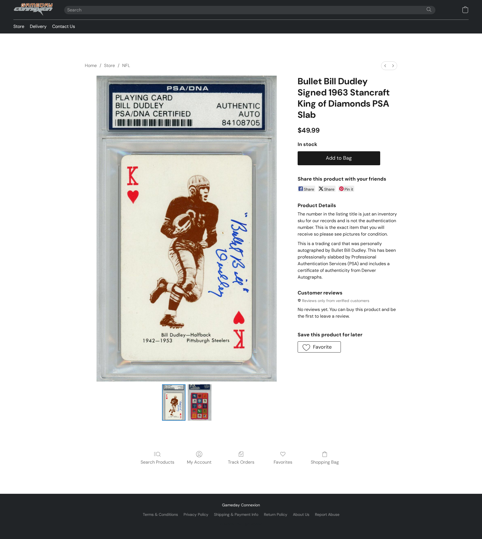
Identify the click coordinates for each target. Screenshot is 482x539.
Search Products (157, 462)
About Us (301, 514)
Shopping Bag (325, 462)
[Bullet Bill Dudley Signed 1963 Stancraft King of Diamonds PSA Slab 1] (199, 402)
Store (18, 26)
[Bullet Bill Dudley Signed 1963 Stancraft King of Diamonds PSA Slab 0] (173, 402)
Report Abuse (327, 514)
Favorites (283, 462)
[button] (33, 10)
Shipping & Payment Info (236, 514)
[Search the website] (429, 9)
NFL (126, 65)
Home (91, 65)
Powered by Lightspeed (241, 523)
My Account (199, 462)
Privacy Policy (196, 514)
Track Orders (241, 462)
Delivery (38, 26)
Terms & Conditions (160, 514)
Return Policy (275, 514)
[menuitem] (385, 66)
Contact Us (63, 26)
